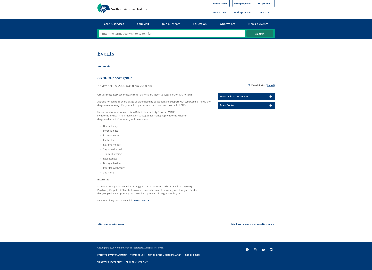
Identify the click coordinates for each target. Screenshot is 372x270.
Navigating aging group (111, 223)
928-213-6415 (141, 200)
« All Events (103, 65)
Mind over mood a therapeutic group (252, 223)
